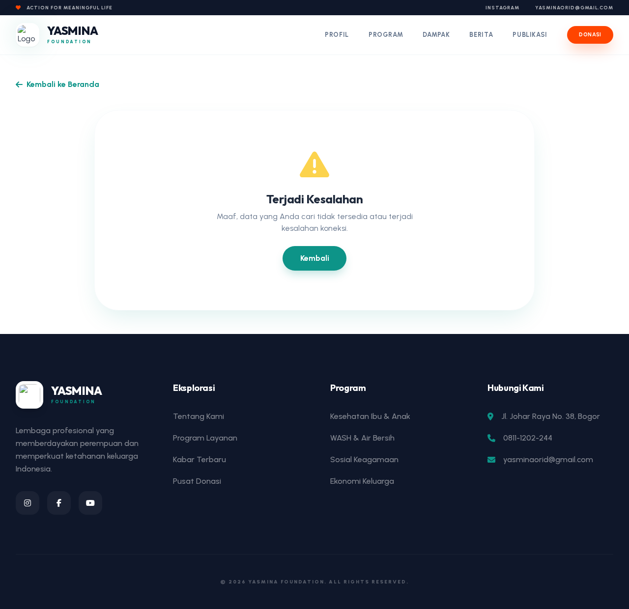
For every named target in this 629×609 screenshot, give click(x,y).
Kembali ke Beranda (63, 84)
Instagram (502, 7)
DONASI (590, 34)
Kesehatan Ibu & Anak (370, 416)
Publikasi (530, 34)
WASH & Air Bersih (362, 438)
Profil (337, 34)
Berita (481, 34)
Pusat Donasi (197, 481)
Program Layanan (205, 438)
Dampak (436, 34)
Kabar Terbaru (199, 459)
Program (386, 34)
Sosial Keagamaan (364, 459)
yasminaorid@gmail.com (574, 7)
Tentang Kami (198, 416)
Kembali (314, 258)
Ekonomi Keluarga (362, 481)
